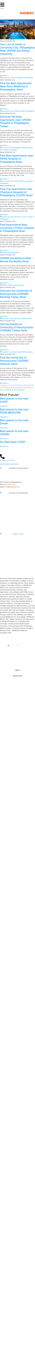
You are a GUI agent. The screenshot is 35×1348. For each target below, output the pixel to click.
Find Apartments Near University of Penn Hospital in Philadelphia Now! (17, 228)
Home (3, 650)
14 (29, 385)
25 (18, 388)
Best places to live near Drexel (14, 422)
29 (28, 388)
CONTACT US (6, 665)
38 (15, 390)
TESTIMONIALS (7, 661)
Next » (23, 390)
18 (3, 388)
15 (31, 385)
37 (12, 390)
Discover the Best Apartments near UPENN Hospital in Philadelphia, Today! (15, 121)
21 (9, 388)
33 (3, 390)
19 (5, 388)
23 (14, 388)
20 (7, 388)
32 (1, 390)
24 (16, 388)
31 (32, 388)
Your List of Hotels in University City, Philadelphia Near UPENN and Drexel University (17, 49)
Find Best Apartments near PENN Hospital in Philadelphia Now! (16, 158)
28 (25, 388)
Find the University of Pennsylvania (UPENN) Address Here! (14, 360)
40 (19, 390)
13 (27, 385)
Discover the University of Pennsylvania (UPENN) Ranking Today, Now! (16, 294)
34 (6, 390)
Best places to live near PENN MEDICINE (14, 411)
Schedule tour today (7, 460)
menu (2, 8)
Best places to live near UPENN (14, 432)
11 (22, 385)
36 (10, 390)
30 (30, 388)
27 (23, 388)
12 (24, 385)
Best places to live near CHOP (14, 400)
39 (17, 390)
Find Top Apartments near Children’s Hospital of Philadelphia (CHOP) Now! (16, 192)
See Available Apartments (9, 464)
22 (11, 388)
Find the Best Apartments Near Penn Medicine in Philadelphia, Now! (16, 86)
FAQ (2, 657)
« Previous (3, 385)
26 (21, 388)
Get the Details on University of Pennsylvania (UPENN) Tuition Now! (16, 327)
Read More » (4, 75)
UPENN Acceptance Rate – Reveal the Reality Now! (16, 260)
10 (21, 385)
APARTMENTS (6, 654)
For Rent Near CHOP (12, 442)
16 (33, 385)
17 (0, 388)
